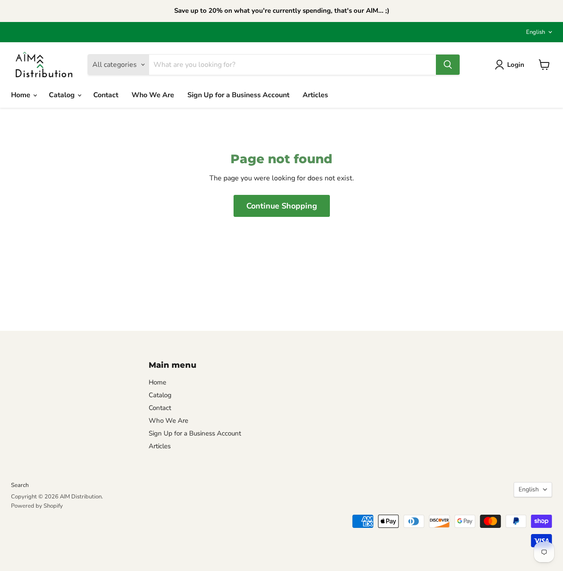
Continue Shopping (281, 206)
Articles (315, 95)
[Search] (448, 65)
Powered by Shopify (37, 506)
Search (20, 485)
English (535, 32)
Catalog (63, 95)
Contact (105, 95)
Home (21, 95)
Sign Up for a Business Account (238, 95)
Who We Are (153, 95)
